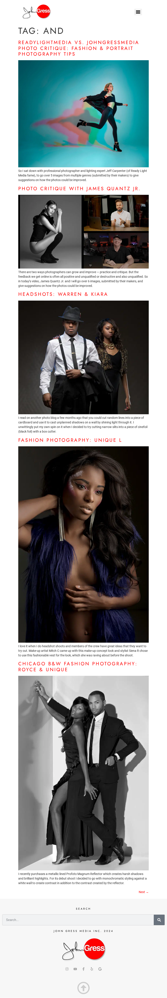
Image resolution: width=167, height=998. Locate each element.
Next (144, 892)
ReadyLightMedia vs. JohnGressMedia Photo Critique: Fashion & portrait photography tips (78, 48)
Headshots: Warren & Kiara (63, 294)
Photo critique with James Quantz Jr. (79, 188)
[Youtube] (75, 969)
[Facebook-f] (83, 969)
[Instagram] (67, 969)
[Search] (159, 920)
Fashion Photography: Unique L (70, 440)
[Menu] (138, 12)
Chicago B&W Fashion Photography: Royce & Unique (78, 666)
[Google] (100, 969)
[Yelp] (92, 969)
